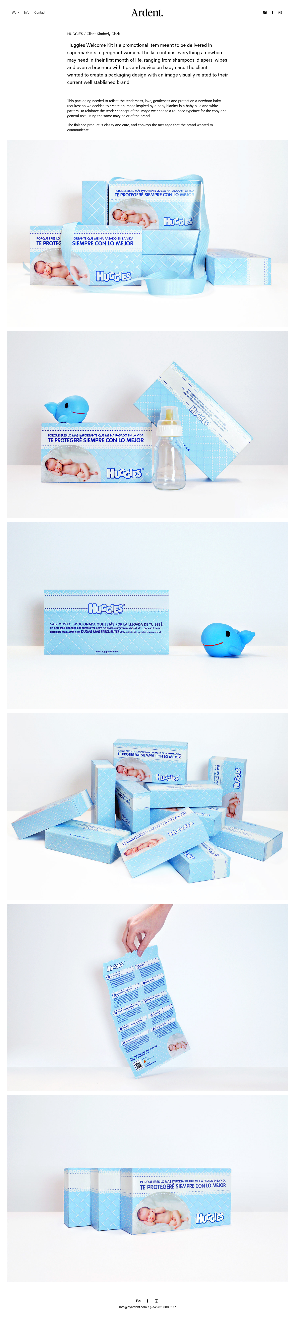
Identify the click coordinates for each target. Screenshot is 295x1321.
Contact (39, 12)
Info (27, 12)
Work (15, 12)
